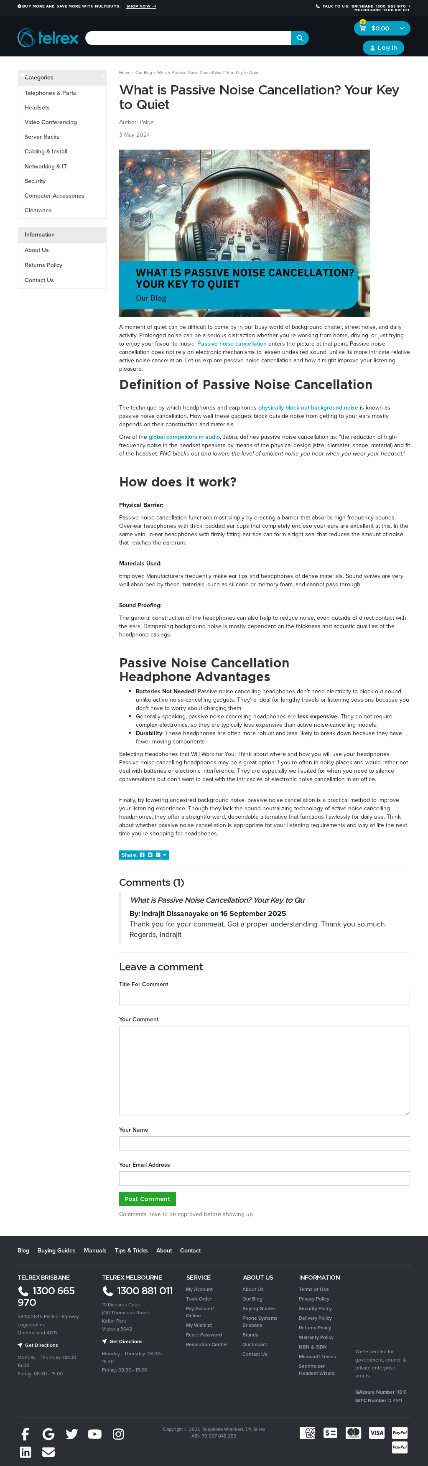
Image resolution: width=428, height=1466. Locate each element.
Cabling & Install (46, 151)
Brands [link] (250, 1335)
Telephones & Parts (50, 93)
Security (279, 67)
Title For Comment (143, 984)
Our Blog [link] (252, 1299)
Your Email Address (144, 1165)
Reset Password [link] (204, 1335)
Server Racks (42, 136)
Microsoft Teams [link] (317, 1356)
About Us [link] (253, 1289)
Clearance (367, 67)
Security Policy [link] (315, 1308)
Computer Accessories (54, 195)
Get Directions (41, 1345)
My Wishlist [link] (199, 1325)
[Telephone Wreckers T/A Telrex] (48, 35)
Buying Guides (57, 1250)
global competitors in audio (184, 437)
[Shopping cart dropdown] (402, 28)
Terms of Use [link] (314, 1289)
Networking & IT (46, 166)
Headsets (82, 67)
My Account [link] (199, 1289)
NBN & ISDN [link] (313, 1347)
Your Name (133, 1130)
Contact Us (39, 280)
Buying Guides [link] (259, 1308)
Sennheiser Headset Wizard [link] (317, 1369)
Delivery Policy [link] (315, 1318)
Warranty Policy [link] (316, 1337)
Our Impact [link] (254, 1344)
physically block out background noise (308, 407)
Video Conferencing (51, 122)
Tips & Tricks (131, 1250)
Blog (23, 1250)
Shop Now (139, 6)
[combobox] (188, 38)
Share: (130, 855)
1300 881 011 (144, 1290)
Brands (398, 67)
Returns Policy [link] (315, 1327)
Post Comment (148, 1199)
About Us (37, 250)
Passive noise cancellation (232, 343)
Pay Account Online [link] (200, 1312)
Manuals (95, 1250)
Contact (190, 1250)
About (164, 1250)
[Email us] (49, 1452)
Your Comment (138, 1020)
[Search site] (300, 38)
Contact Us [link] (255, 1354)
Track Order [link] (199, 1299)
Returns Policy (43, 265)
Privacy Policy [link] (314, 1299)
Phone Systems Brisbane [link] (260, 1321)
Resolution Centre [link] (206, 1344)
